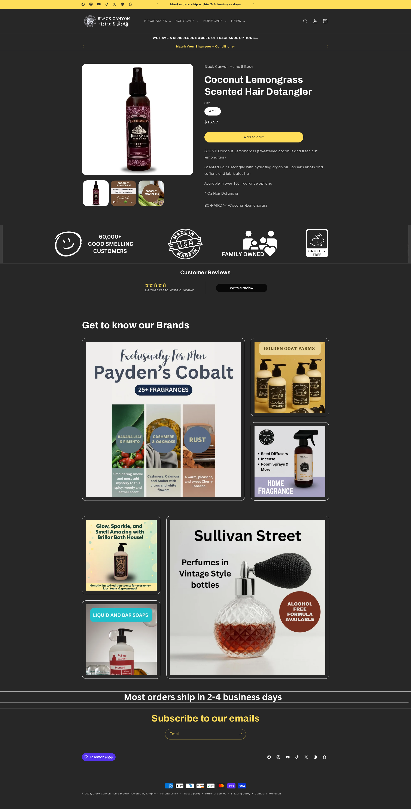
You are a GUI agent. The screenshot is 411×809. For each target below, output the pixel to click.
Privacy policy (192, 794)
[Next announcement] (253, 4)
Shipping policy (240, 794)
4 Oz (212, 111)
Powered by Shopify (143, 794)
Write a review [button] (241, 288)
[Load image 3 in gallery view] (151, 193)
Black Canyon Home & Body (111, 794)
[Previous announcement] (157, 4)
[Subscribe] (241, 734)
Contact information (268, 794)
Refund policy (169, 794)
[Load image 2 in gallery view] (123, 193)
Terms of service (215, 794)
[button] (157, 21)
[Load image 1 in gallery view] (96, 193)
